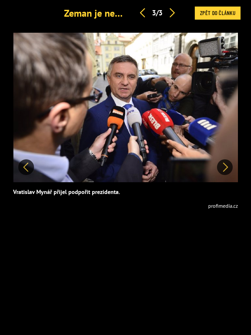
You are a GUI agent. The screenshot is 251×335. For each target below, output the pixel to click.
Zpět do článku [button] (217, 12)
